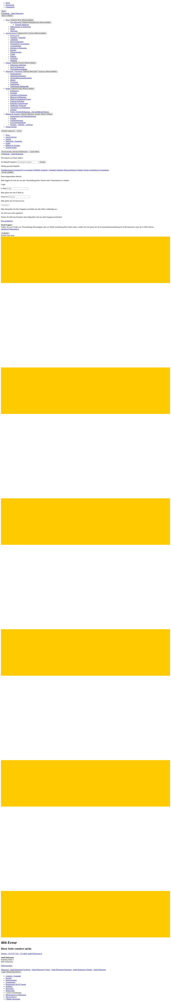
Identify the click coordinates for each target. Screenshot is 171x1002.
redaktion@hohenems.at (10, 229)
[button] (85, 586)
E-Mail (3, 188)
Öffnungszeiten (6, 966)
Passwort (4, 197)
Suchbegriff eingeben (9, 162)
